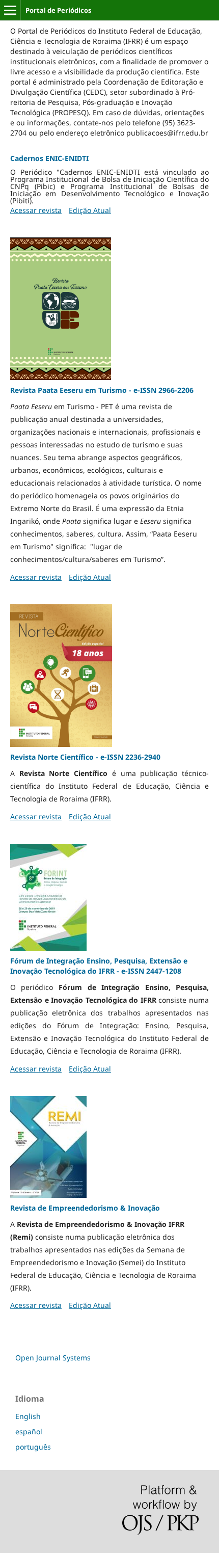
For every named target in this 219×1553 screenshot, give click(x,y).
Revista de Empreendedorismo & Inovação (85, 1208)
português (33, 1447)
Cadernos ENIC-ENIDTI (49, 158)
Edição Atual (90, 210)
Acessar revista (36, 210)
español (28, 1431)
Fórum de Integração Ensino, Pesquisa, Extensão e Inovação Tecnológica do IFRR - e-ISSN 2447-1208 (98, 966)
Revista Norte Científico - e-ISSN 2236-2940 (85, 757)
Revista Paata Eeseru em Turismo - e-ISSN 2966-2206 (102, 390)
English (28, 1416)
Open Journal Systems (53, 1357)
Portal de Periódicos (58, 10)
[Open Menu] (10, 10)
